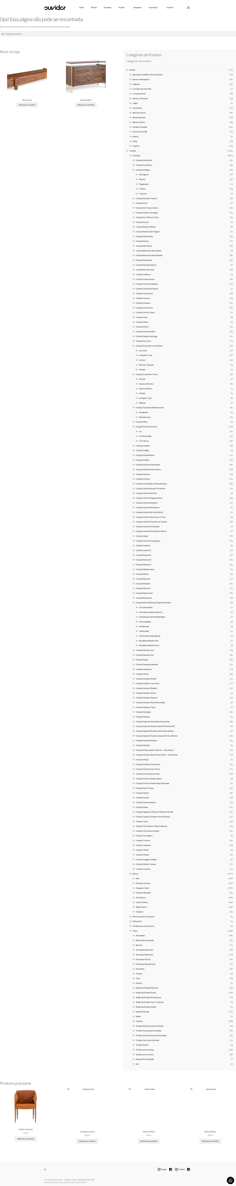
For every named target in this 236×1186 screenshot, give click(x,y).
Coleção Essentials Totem (147, 374)
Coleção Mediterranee (145, 569)
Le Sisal (142, 360)
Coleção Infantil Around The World (150, 488)
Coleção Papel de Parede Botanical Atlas (153, 721)
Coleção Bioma (142, 241)
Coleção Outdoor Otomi (146, 693)
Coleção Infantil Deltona (146, 493)
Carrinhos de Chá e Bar (142, 89)
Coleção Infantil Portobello (147, 526)
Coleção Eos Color (143, 341)
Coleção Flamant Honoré (146, 426)
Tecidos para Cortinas (145, 1049)
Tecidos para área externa (143, 926)
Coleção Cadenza (143, 274)
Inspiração (153, 7)
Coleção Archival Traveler (146, 198)
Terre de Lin (144, 441)
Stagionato (144, 184)
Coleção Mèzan (142, 574)
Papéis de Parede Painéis (146, 1007)
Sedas (138, 1016)
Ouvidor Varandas (140, 127)
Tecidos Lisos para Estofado (147, 1040)
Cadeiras (136, 84)
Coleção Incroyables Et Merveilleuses (151, 483)
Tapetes (136, 146)
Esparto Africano (146, 384)
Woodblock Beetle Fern (149, 640)
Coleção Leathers (143, 545)
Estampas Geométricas (145, 964)
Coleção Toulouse (143, 845)
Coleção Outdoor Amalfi (146, 678)
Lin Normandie (145, 436)
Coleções (136, 155)
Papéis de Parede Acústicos (147, 988)
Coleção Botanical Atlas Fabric (149, 250)
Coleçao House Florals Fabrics (148, 469)
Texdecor (139, 912)
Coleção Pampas (143, 716)
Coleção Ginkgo (142, 450)
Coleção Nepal (142, 659)
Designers (137, 7)
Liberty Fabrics (142, 902)
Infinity (142, 393)
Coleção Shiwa (142, 807)
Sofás (135, 141)
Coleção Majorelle (143, 555)
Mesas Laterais (139, 122)
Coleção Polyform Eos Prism (148, 769)
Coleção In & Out (143, 479)
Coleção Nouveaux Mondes (147, 664)
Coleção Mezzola (143, 579)
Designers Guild (142, 888)
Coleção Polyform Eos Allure (148, 764)
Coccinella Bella (146, 607)
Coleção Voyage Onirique (146, 859)
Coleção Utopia (142, 854)
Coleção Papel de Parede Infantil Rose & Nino (155, 731)
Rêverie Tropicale (146, 365)
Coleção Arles (141, 203)
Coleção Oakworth (144, 669)
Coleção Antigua (143, 170)
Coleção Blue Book (144, 246)
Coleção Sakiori (142, 793)
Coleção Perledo (143, 745)
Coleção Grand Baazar (145, 455)
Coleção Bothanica (144, 260)
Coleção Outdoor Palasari (146, 697)
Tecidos (121, 7)
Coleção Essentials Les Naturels (149, 346)
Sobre (81, 7)
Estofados (140, 969)
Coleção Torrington (144, 835)
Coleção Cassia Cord (144, 293)
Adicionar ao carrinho (27, 105)
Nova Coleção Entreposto (143, 916)
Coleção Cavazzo (143, 298)
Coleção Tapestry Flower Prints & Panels (153, 816)
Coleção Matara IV (143, 564)
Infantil (139, 973)
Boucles (139, 945)
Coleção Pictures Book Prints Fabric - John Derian (157, 755)
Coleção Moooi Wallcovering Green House (153, 602)
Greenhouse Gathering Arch (150, 612)
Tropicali (143, 193)
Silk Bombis (144, 626)
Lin (140, 431)
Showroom (137, 921)
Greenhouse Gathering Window (152, 617)
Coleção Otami (142, 674)
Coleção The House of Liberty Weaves (151, 826)
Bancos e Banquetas (141, 79)
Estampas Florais (143, 959)
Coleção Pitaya (142, 759)
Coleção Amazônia (144, 165)
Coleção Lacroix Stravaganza (148, 541)
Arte (138, 878)
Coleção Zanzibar (143, 869)
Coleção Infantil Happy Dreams (149, 498)
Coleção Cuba (141, 317)
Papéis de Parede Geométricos (148, 997)
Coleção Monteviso (144, 598)
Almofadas (140, 935)
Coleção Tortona (143, 840)
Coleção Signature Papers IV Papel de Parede (154, 812)
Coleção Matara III (143, 559)
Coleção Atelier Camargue (147, 212)
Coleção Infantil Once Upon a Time (150, 517)
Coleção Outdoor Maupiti (146, 688)
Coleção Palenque (143, 712)
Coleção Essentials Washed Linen (150, 407)
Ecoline (142, 379)
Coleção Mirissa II (143, 588)
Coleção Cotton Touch (145, 312)
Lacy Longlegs (145, 621)
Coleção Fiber (141, 422)
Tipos (135, 931)
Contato (169, 7)
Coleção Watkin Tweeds (146, 864)
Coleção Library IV (143, 550)
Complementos (139, 93)
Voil (137, 1064)
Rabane (142, 403)
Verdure (142, 369)
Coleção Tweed (142, 850)
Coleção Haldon (142, 460)
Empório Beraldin (143, 892)
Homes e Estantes (140, 98)
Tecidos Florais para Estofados (149, 1030)
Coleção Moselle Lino (145, 655)
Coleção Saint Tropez (145, 788)
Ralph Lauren (141, 907)
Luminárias (137, 108)
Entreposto (141, 897)
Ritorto (142, 179)
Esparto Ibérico (145, 388)
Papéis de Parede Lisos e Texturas (150, 1002)
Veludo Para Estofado (145, 1059)
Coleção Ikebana (143, 474)
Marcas (136, 873)
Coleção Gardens (143, 445)
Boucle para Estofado (145, 940)
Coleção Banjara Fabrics (146, 227)
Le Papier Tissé (145, 398)
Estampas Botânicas (144, 954)
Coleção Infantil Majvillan (147, 503)
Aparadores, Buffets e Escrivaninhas (147, 74)
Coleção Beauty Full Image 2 (148, 231)
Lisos (138, 978)
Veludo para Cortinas (144, 1054)
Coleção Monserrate (144, 593)
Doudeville (143, 412)
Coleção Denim (142, 326)
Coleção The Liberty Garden (147, 831)
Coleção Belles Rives (144, 236)
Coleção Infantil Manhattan (147, 507)
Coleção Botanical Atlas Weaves (149, 255)
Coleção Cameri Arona (145, 279)
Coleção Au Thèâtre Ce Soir (147, 217)
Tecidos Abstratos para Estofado (149, 1026)
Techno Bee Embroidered (149, 636)
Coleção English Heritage (146, 336)
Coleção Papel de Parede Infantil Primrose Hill (155, 726)
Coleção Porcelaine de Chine (148, 774)
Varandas (107, 7)
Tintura (142, 189)
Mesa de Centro (139, 112)
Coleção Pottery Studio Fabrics (149, 778)
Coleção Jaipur (142, 536)
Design (164, 1169)
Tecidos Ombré (142, 1045)
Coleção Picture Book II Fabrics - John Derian (155, 750)
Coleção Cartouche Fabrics (147, 288)
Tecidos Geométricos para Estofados (151, 1035)
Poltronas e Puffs (140, 131)
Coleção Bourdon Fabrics (146, 265)
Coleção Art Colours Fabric (147, 208)
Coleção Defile (142, 322)
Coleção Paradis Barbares (146, 740)
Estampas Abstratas (144, 950)
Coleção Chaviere (143, 303)
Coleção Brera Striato (145, 269)
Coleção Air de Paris (144, 160)
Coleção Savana (142, 797)
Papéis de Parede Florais (146, 992)
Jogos (135, 103)
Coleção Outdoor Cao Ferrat (147, 683)
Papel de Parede (142, 1011)
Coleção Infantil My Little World (149, 512)
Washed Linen (145, 417)
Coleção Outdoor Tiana (145, 707)
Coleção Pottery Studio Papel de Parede (152, 783)
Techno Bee (144, 631)
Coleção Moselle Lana (145, 650)
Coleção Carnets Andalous (147, 284)
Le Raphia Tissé (145, 355)
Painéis (139, 983)
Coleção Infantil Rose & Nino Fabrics (151, 531)
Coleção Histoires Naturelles (148, 464)
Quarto (136, 136)
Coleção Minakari (143, 583)
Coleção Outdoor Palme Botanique (150, 702)
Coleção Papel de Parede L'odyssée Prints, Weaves (156, 736)
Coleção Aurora (142, 222)
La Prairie (143, 350)
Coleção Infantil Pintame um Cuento (151, 521)
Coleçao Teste (142, 821)
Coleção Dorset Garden (145, 331)
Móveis (94, 7)
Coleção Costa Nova (144, 307)
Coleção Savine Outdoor (146, 802)
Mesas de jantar (139, 117)
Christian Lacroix (143, 883)
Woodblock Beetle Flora (149, 645)
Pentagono (144, 174)
